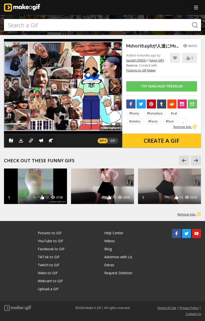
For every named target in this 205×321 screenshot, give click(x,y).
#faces (153, 121)
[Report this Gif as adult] (41, 141)
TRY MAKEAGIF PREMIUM (161, 86)
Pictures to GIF (50, 232)
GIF (112, 140)
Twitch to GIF (49, 264)
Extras (109, 264)
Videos (109, 240)
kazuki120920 (136, 60)
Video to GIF (48, 272)
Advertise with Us (118, 256)
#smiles (134, 121)
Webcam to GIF (50, 280)
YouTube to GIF (50, 240)
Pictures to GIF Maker (141, 70)
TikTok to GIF (49, 256)
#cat (174, 113)
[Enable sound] (51, 141)
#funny (134, 113)
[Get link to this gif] (31, 141)
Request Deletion (118, 272)
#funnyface (155, 113)
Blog (108, 248)
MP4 (103, 140)
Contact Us (193, 314)
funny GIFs (157, 60)
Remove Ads (183, 127)
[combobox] (102, 25)
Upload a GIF (48, 288)
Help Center (113, 232)
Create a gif (162, 140)
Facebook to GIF (51, 248)
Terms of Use (166, 308)
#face (170, 121)
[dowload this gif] (21, 141)
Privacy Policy (189, 308)
